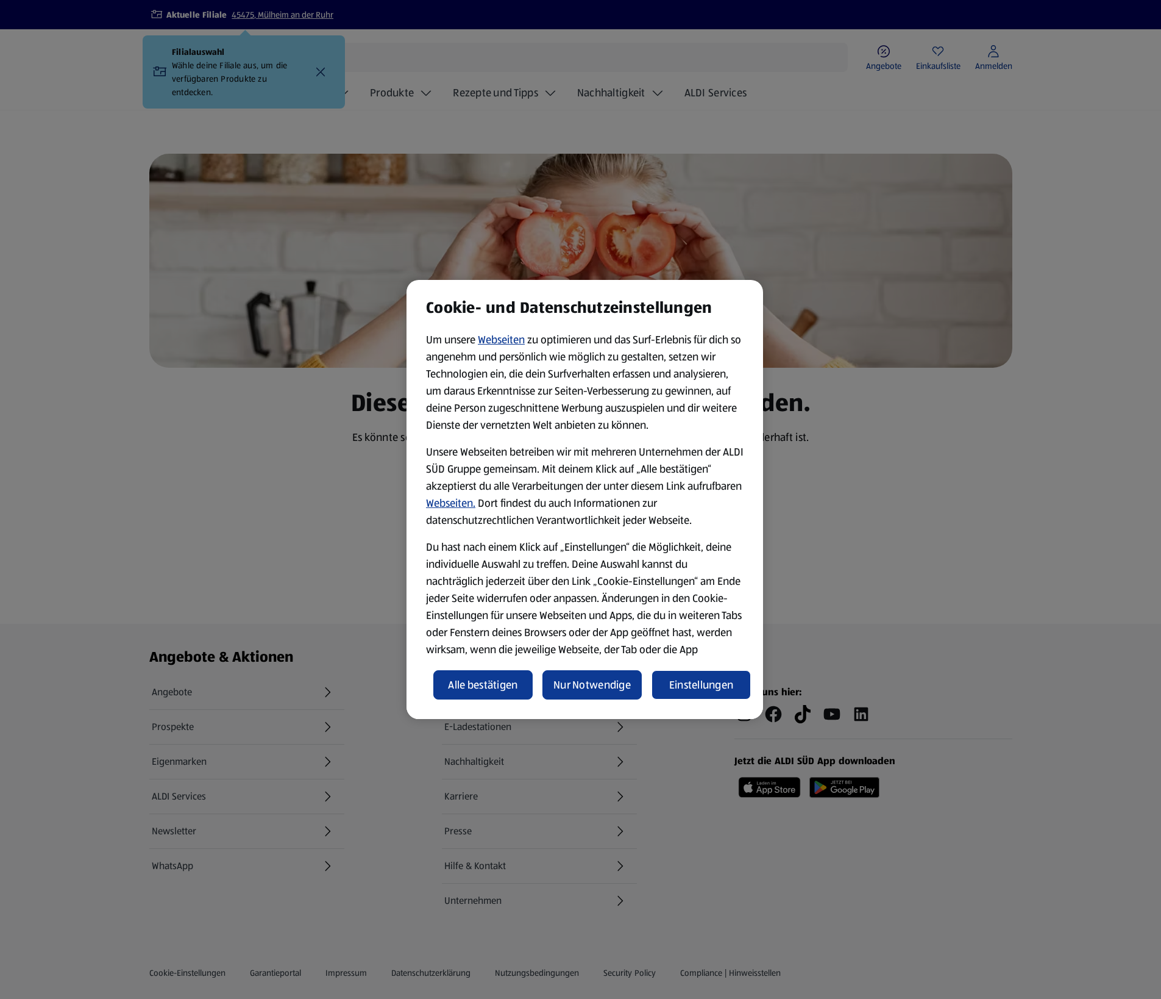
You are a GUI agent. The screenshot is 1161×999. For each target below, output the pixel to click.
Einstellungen (701, 685)
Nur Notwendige (592, 685)
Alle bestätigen (482, 685)
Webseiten (501, 340)
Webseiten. (450, 503)
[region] (585, 499)
